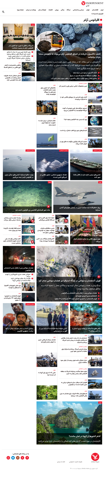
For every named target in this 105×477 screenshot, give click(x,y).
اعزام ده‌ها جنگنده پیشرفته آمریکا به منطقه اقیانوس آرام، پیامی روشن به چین (74, 372)
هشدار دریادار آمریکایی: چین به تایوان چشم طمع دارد (47, 341)
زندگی (62, 10)
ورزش (56, 10)
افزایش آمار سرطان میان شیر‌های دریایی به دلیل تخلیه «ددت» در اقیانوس (74, 383)
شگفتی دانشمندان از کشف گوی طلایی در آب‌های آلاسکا (12, 66)
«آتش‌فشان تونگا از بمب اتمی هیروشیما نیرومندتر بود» (45, 240)
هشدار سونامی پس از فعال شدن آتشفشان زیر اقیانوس (79, 293)
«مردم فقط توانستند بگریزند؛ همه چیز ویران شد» (12, 229)
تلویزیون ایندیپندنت (97, 13)
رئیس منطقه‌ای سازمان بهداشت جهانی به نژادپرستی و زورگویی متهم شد (45, 230)
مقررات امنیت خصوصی (75, 462)
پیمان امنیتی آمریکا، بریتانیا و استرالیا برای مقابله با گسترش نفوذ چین (74, 350)
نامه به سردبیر (61, 462)
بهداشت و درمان (31, 10)
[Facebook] (27, 458)
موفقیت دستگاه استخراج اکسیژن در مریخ (83, 76)
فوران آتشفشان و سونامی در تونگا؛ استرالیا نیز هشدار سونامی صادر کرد (69, 280)
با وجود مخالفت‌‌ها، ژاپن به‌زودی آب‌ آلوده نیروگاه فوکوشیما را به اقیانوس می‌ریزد (75, 109)
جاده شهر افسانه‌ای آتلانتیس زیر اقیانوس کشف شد (32, 210)
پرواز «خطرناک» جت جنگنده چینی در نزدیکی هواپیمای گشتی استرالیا (79, 208)
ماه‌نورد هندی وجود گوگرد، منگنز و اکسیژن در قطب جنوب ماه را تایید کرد (74, 79)
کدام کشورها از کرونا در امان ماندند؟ (84, 436)
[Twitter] (22, 458)
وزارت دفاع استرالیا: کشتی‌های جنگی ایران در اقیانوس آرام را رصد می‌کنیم (19, 176)
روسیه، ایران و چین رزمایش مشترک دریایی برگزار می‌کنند (12, 219)
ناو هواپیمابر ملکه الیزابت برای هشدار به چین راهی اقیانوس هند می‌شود (73, 394)
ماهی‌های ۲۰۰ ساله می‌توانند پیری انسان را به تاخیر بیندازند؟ (86, 329)
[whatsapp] (8, 458)
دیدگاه (68, 10)
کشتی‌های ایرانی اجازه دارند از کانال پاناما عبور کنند (86, 176)
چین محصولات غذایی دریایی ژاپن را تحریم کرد (73, 86)
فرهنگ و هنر (42, 10)
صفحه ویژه (20, 10)
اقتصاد (50, 10)
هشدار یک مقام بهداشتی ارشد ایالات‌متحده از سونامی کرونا (20, 279)
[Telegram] (13, 458)
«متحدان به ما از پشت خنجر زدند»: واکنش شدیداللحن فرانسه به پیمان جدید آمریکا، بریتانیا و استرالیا (74, 340)
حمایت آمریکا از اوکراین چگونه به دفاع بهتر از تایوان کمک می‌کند (73, 142)
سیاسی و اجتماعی (78, 10)
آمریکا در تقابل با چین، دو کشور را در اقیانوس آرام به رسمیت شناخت (21, 47)
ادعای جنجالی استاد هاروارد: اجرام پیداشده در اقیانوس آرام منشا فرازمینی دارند (12, 77)
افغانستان (95, 10)
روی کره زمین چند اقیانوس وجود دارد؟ (75, 119)
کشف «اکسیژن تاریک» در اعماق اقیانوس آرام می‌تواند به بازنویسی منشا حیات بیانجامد (69, 55)
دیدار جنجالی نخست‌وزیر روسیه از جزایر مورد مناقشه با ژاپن (73, 361)
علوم (100, 25)
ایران (102, 10)
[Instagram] (17, 458)
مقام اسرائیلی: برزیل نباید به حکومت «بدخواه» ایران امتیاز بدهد (47, 122)
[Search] (3, 12)
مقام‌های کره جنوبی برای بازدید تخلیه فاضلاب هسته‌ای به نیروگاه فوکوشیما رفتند (48, 91)
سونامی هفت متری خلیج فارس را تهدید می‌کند (17, 275)
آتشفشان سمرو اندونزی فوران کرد (86, 296)
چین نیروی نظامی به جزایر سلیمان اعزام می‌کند (87, 240)
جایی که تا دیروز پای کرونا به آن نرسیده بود (46, 373)
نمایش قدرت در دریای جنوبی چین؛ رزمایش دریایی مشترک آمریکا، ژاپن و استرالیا (18, 58)
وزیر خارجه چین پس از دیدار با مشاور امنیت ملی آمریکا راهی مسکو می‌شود (18, 53)
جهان (88, 10)
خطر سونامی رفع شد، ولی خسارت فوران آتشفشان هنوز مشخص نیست (12, 241)
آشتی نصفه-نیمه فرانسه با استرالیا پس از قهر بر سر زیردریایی (53, 329)
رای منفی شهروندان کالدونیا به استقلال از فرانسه (12, 286)
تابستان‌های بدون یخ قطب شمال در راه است (73, 130)
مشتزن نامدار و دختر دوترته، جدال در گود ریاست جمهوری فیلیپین (19, 329)
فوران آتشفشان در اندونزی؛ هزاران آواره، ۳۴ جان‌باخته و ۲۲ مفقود (76, 299)
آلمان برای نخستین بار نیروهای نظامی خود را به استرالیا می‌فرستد (73, 98)
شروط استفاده (95, 462)
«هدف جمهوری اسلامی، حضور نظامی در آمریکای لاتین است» (53, 176)
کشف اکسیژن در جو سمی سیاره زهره (85, 73)
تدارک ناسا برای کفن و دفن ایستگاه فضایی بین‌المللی (46, 219)
